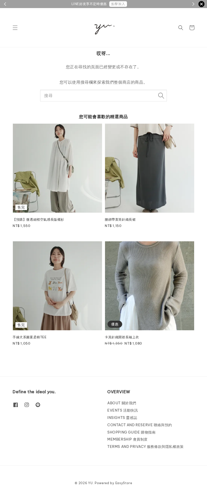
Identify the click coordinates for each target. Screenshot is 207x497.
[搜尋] (161, 95)
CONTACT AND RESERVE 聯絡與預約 (139, 425)
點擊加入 (118, 4)
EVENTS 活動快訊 (122, 410)
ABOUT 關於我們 (121, 403)
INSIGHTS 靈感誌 (122, 417)
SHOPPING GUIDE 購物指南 (131, 432)
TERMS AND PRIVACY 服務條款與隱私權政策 (145, 446)
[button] (15, 27)
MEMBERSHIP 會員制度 (127, 439)
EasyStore (123, 483)
